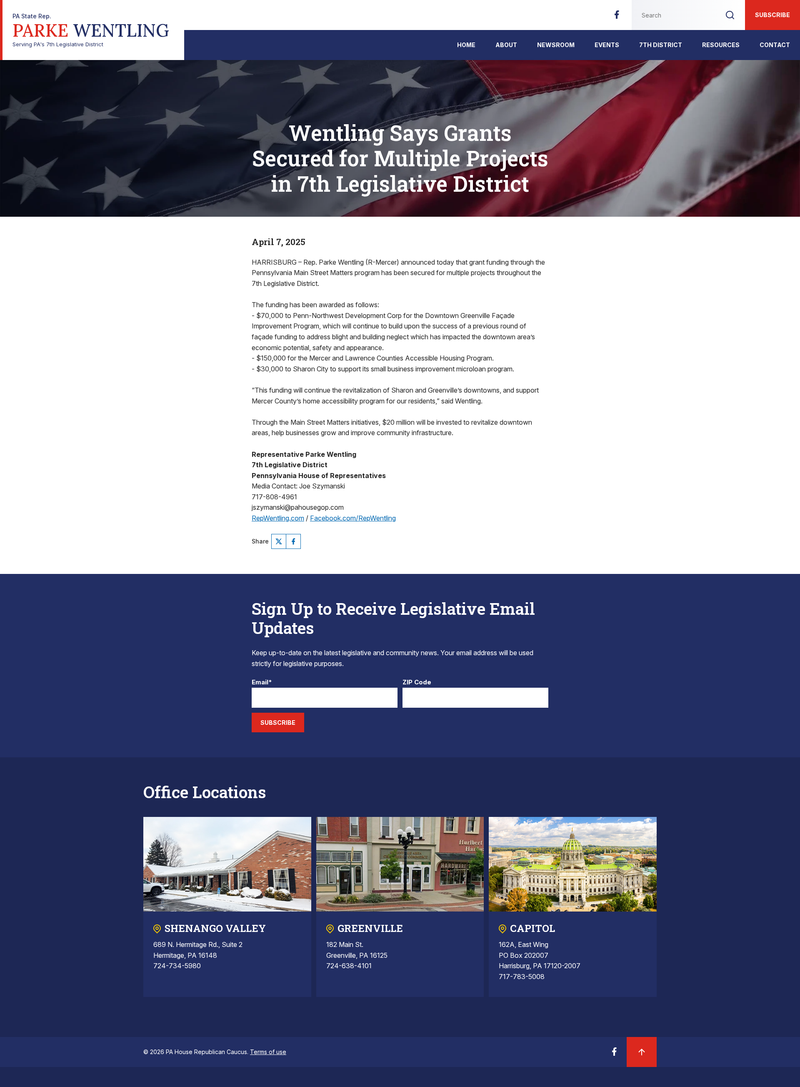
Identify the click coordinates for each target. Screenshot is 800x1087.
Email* (262, 682)
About (506, 44)
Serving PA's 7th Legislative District (90, 30)
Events (607, 44)
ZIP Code (416, 682)
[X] (278, 541)
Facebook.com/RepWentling (353, 518)
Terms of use (268, 1051)
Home (466, 44)
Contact (775, 44)
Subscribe (772, 14)
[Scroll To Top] (642, 1052)
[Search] (730, 15)
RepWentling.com (278, 518)
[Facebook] (617, 17)
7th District (660, 44)
